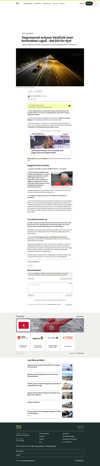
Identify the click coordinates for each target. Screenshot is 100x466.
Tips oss (80, 427)
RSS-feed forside (44, 433)
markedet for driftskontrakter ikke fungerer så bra (44, 127)
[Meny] (95, 3)
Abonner (89, 3)
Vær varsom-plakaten (38, 446)
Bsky (40, 442)
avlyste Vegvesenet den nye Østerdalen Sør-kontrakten (50, 237)
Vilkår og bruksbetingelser (69, 439)
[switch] (70, 106)
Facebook (42, 436)
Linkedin (41, 439)
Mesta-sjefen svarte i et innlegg (37, 158)
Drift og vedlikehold (27, 33)
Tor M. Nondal (20, 440)
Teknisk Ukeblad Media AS (28, 460)
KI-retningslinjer (66, 442)
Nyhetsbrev (65, 433)
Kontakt (18, 455)
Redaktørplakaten (51, 446)
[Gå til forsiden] (17, 3)
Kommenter (38, 91)
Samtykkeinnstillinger (68, 436)
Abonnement (19, 451)
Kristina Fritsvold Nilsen (22, 435)
